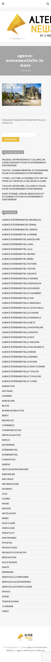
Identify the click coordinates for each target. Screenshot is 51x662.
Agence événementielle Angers (20, 278)
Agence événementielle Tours (19, 381)
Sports (6, 591)
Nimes (5, 518)
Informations (10, 484)
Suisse (5, 596)
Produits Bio (9, 547)
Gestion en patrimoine (15, 469)
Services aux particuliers (17, 586)
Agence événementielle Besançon (21, 283)
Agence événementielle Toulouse (21, 376)
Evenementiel (10, 454)
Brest (5, 415)
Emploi (6, 440)
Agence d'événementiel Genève (19, 229)
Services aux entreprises (16, 582)
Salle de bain (9, 562)
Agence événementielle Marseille (21, 317)
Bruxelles (8, 420)
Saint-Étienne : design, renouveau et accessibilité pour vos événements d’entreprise (23, 196)
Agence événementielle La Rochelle (23, 308)
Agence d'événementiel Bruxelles (21, 219)
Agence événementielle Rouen (19, 361)
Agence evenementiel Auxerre (19, 234)
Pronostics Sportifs (14, 552)
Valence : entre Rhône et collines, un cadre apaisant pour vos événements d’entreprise (24, 162)
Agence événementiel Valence (19, 273)
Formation (8, 459)
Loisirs (6, 498)
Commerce (8, 425)
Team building (10, 601)
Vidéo (5, 611)
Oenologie (8, 528)
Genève (6, 464)
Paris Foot (8, 533)
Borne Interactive (13, 410)
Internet (7, 489)
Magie (5, 503)
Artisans (7, 391)
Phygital (7, 542)
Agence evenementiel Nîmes (18, 259)
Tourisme (7, 606)
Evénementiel (10, 449)
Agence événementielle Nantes (20, 332)
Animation (8, 386)
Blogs (5, 405)
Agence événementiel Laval (18, 244)
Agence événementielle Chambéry (21, 293)
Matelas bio (9, 513)
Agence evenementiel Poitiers (19, 263)
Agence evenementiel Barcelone (21, 239)
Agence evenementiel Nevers (18, 254)
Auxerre (7, 396)
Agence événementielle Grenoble (21, 303)
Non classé (8, 523)
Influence (7, 479)
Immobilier (8, 474)
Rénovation (9, 557)
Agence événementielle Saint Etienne (23, 366)
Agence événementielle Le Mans (20, 312)
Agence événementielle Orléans (20, 342)
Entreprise (8, 445)
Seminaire (7, 572)
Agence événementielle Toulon (20, 371)
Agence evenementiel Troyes (18, 268)
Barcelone (8, 401)
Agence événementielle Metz (18, 322)
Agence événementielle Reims (19, 352)
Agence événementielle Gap (18, 298)
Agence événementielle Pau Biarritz (23, 347)
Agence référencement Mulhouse (31, 650)
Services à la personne (15, 577)
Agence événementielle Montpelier (22, 327)
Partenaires (9, 538)
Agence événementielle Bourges (21, 288)
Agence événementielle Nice (18, 337)
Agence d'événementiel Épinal (19, 224)
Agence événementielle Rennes (20, 356)
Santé (5, 567)
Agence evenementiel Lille (17, 249)
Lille (4, 493)
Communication (11, 430)
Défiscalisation (11, 435)
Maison (6, 508)
